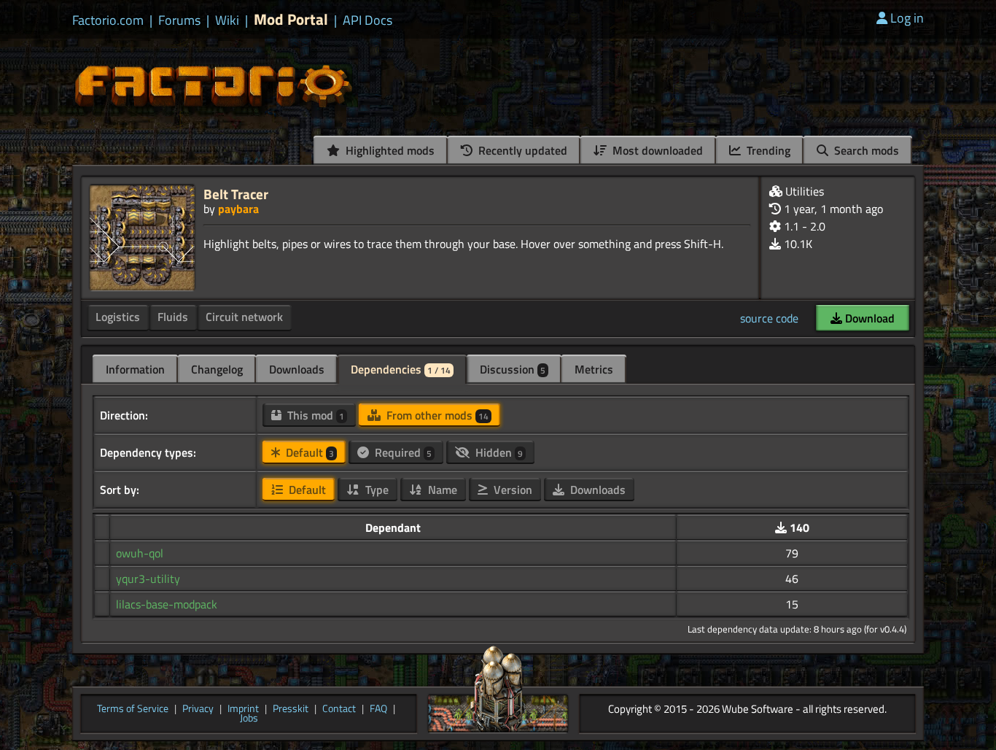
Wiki (227, 20)
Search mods (865, 150)
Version (511, 489)
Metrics (594, 369)
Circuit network (244, 316)
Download (868, 318)
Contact (339, 709)
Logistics (118, 316)
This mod (314, 415)
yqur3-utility (148, 578)
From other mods (436, 415)
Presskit (290, 709)
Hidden (497, 452)
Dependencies (401, 369)
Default (308, 452)
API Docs (367, 20)
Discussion (512, 369)
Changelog (217, 369)
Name (441, 489)
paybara (238, 208)
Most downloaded (656, 150)
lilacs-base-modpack (166, 604)
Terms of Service (132, 709)
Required (402, 452)
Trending (767, 150)
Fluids (172, 316)
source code (769, 318)
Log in (907, 18)
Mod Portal (291, 19)
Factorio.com (108, 20)
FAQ (378, 709)
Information (135, 369)
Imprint (243, 709)
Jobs (249, 719)
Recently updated (521, 150)
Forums (179, 20)
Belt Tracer (235, 193)
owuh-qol (139, 553)
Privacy (198, 709)
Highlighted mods (389, 150)
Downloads (296, 369)
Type (375, 489)
